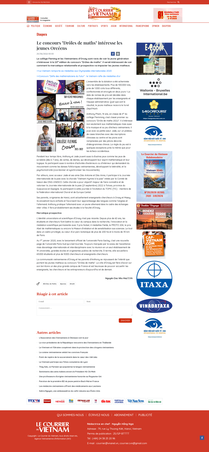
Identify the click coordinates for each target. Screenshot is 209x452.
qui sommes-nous (70, 415)
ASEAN (113, 25)
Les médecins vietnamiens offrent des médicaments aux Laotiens (70, 386)
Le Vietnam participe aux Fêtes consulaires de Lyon (63, 362)
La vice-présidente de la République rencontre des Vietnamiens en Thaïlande (75, 342)
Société (58, 25)
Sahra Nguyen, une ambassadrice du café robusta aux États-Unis (69, 391)
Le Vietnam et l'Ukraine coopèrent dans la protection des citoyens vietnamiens (76, 347)
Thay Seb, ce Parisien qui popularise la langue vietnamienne (67, 367)
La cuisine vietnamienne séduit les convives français (63, 352)
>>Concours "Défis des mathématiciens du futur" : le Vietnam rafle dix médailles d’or (78, 76)
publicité (145, 415)
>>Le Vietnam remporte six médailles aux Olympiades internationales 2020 (74, 70)
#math (72, 284)
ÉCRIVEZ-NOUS (99, 415)
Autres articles (49, 332)
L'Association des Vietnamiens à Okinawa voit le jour (63, 338)
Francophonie (142, 25)
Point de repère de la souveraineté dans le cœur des (68, 357)
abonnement (124, 415)
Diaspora (166, 25)
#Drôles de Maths (49, 284)
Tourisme (69, 25)
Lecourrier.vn (104, 13)
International (126, 25)
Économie (47, 25)
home (28, 25)
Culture (81, 25)
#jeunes (63, 284)
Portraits (93, 25)
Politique (35, 25)
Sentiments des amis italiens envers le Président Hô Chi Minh (67, 371)
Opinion (155, 25)
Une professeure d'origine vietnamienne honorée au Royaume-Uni (70, 376)
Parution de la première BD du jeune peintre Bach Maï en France (69, 381)
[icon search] (178, 2)
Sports (104, 25)
